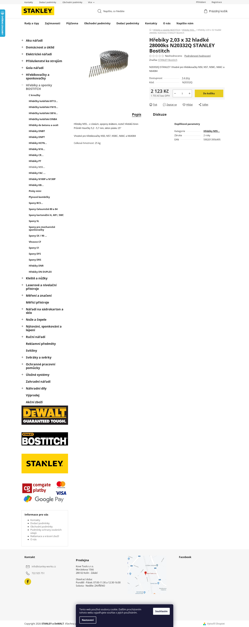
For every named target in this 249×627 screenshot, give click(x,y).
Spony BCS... (36, 203)
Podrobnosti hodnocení (197, 55)
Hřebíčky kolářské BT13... (43, 101)
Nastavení (88, 620)
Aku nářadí (34, 40)
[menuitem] (32, 23)
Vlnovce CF (35, 241)
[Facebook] (27, 581)
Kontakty (28, 2)
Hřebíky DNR (36, 265)
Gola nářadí (34, 68)
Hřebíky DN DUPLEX (40, 271)
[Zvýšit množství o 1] (189, 93)
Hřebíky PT (35, 161)
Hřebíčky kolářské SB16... (43, 113)
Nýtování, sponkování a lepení (44, 328)
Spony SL (34, 221)
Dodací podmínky (47, 2)
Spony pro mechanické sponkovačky (42, 228)
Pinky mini (35, 191)
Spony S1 (34, 247)
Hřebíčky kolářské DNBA (43, 119)
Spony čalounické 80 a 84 (43, 209)
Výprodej (32, 395)
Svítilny (31, 350)
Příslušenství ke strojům (44, 61)
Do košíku (209, 93)
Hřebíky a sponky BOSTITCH (39, 87)
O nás (33, 539)
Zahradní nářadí (38, 381)
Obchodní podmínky (72, 2)
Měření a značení (39, 295)
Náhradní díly (36, 388)
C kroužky (34, 95)
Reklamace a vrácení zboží (44, 536)
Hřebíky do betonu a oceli (43, 125)
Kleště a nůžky (37, 278)
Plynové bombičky (39, 197)
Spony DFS (35, 253)
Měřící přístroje (37, 302)
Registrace (217, 2)
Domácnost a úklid (40, 47)
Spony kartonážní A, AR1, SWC (46, 215)
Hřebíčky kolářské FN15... (43, 107)
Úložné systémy (37, 375)
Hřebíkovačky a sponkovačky (37, 76)
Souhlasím (161, 611)
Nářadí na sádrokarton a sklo (44, 311)
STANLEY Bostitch (167, 60)
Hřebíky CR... (36, 155)
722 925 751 (38, 573)
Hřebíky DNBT (37, 131)
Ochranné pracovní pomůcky (40, 366)
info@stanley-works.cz (44, 566)
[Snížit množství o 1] (175, 93)
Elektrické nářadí (39, 54)
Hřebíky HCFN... (38, 143)
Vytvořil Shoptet (216, 623)
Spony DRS (35, 259)
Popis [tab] (136, 114)
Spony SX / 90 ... (38, 235)
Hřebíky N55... (37, 167)
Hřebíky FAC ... (37, 173)
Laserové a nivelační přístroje (41, 287)
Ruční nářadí (35, 337)
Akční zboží (34, 402)
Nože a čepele (36, 320)
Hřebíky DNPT (37, 137)
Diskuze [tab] (160, 114)
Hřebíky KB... (36, 185)
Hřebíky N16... (37, 149)
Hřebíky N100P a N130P (42, 179)
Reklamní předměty (41, 344)
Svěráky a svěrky (38, 357)
